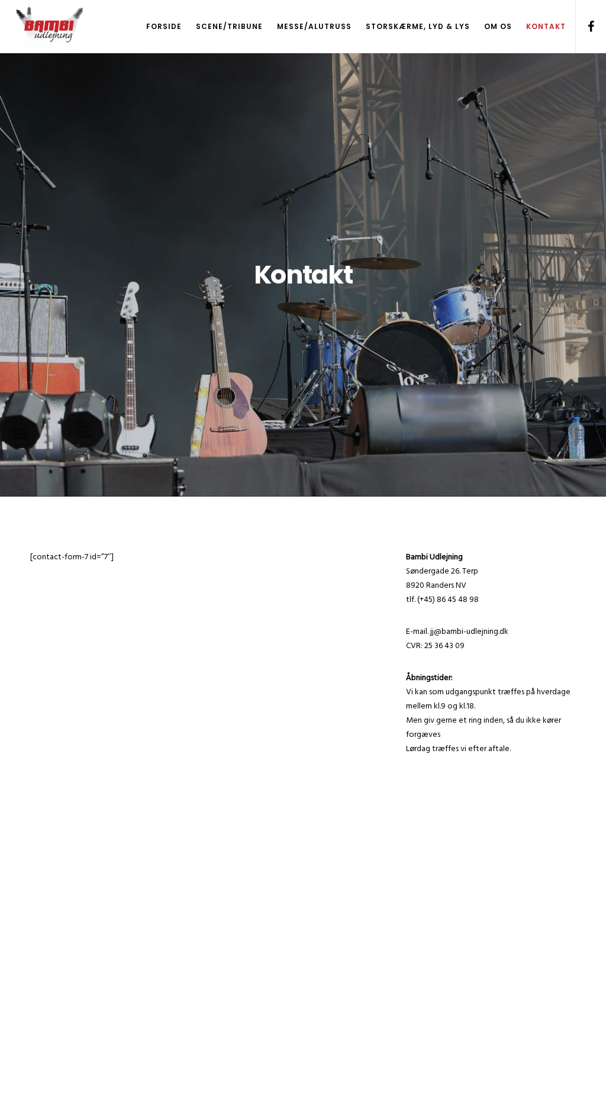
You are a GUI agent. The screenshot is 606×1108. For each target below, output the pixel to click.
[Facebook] (586, 26)
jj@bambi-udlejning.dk (469, 631)
